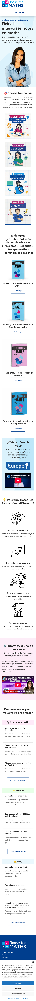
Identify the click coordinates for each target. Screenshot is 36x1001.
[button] (33, 962)
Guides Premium (18, 12)
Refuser (18, 988)
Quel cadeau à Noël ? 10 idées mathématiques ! (17, 815)
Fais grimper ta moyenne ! (15, 885)
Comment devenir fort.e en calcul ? (16, 832)
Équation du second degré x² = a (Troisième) (17, 746)
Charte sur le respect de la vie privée (18, 998)
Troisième (5, 955)
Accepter (18, 983)
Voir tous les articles (18, 922)
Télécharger (18, 291)
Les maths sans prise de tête (17, 796)
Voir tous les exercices (18, 780)
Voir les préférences (18, 994)
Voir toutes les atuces (18, 851)
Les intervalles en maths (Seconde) (15, 729)
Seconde (5, 957)
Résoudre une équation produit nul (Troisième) (18, 764)
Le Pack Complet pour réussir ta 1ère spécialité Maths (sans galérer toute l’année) (17, 905)
